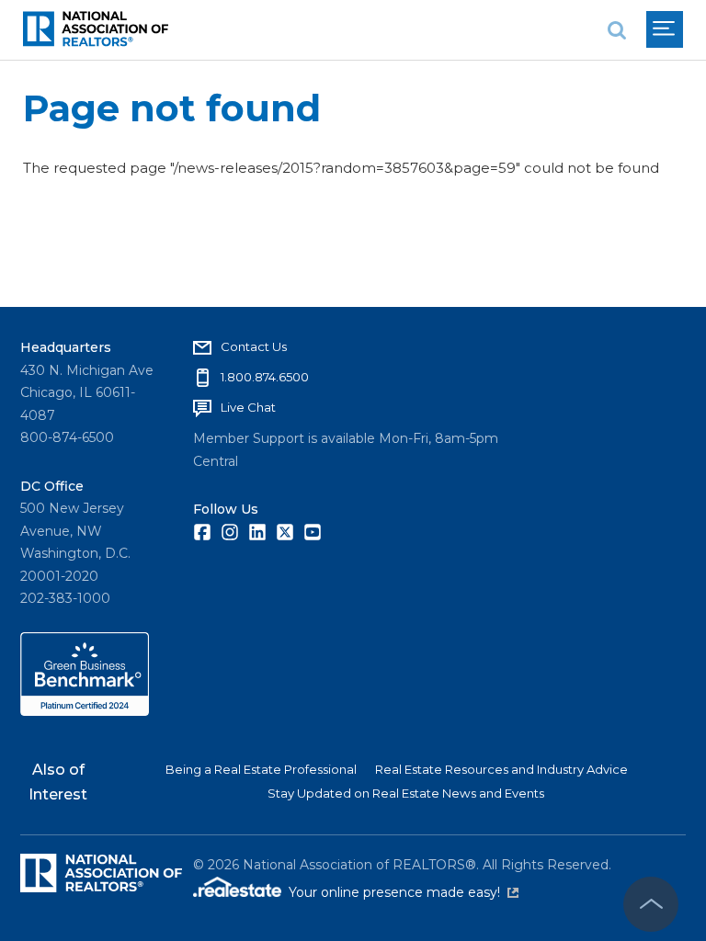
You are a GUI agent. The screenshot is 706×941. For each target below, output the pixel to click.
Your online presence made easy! (403, 892)
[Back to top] (650, 904)
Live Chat (248, 407)
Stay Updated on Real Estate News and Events (406, 793)
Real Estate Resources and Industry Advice (501, 769)
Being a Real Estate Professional (261, 769)
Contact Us (254, 346)
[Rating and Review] (84, 711)
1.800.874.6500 (265, 376)
